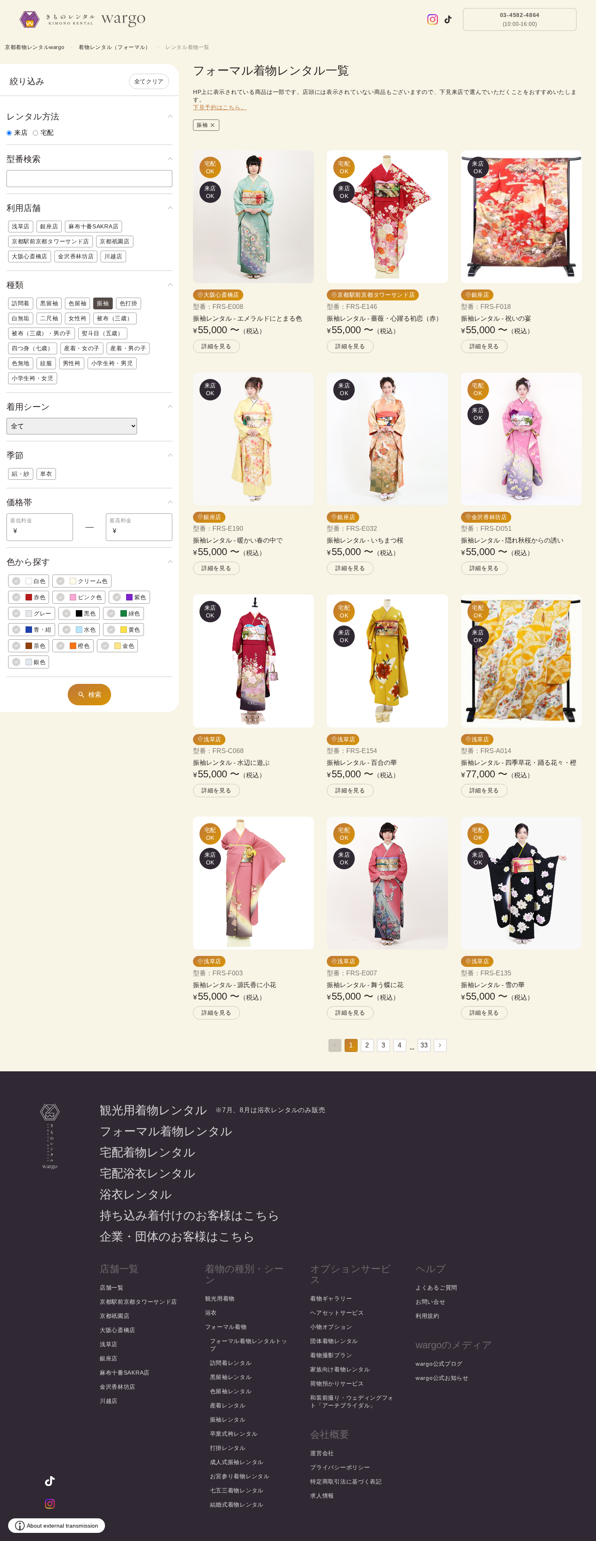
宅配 (47, 132)
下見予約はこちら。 (220, 107)
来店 (21, 132)
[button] (89, 116)
